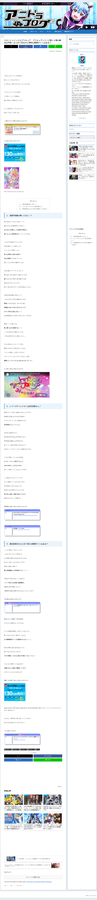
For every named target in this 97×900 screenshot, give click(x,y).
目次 (31, 201)
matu (82, 65)
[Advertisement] (33, 63)
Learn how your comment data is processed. (39, 881)
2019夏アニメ (16, 749)
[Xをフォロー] (79, 118)
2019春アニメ (8, 749)
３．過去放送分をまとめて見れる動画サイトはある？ (33, 208)
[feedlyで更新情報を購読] (83, 118)
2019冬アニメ (32, 749)
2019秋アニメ (24, 749)
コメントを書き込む (33, 877)
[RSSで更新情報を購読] (85, 118)
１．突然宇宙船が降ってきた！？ (28, 204)
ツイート (71, 129)
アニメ (38, 749)
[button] (93, 44)
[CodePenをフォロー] (81, 118)
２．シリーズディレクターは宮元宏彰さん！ (31, 206)
